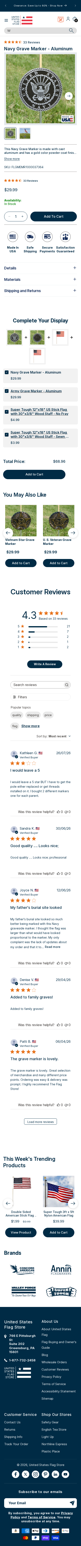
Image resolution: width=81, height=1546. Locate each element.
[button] (6, 20)
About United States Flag (56, 1332)
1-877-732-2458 (22, 1360)
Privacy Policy (51, 1377)
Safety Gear (50, 1422)
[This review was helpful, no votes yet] (58, 812)
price (48, 715)
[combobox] (35, 31)
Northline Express (54, 1444)
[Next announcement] (75, 5)
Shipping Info (13, 1437)
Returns (9, 1429)
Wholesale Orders (54, 1362)
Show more (12, 158)
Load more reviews (40, 1122)
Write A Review (45, 664)
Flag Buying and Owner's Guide (59, 1345)
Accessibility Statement (59, 1391)
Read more (52, 947)
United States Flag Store (46, 1465)
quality (16, 715)
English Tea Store (54, 1429)
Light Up (48, 1437)
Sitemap (47, 1398)
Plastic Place (51, 1451)
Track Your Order (16, 1444)
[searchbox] (37, 684)
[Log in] (68, 20)
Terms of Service (54, 1384)
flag (14, 726)
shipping (33, 715)
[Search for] (71, 30)
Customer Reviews (55, 1369)
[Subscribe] (72, 1503)
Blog (45, 1355)
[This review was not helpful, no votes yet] (66, 812)
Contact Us (12, 1422)
